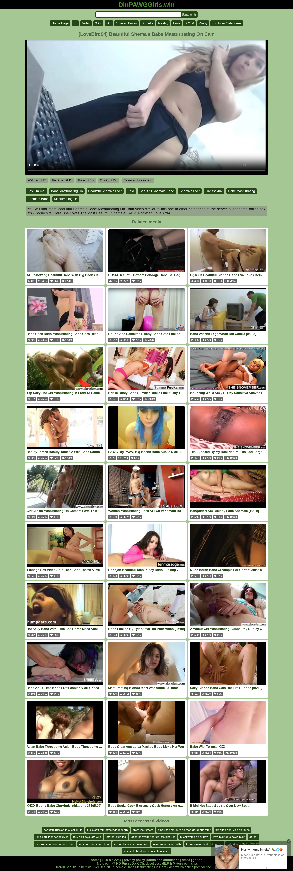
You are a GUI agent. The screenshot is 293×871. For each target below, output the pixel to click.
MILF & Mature (172, 863)
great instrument (143, 829)
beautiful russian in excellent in (63, 829)
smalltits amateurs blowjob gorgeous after (184, 829)
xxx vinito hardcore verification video (146, 851)
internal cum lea (116, 836)
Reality (163, 23)
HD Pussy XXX (127, 863)
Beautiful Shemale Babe (157, 191)
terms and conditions (163, 860)
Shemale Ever (190, 191)
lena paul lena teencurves (52, 836)
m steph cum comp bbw (94, 843)
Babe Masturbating (241, 191)
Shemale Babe (38, 199)
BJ (75, 23)
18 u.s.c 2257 (111, 860)
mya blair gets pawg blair (229, 836)
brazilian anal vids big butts (232, 829)
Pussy (203, 23)
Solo (130, 191)
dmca (186, 860)
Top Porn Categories (226, 23)
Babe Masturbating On (67, 191)
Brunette (147, 23)
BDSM (189, 23)
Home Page (60, 23)
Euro (176, 23)
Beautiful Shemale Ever (105, 191)
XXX (98, 23)
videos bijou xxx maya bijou (131, 843)
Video (86, 23)
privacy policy (134, 860)
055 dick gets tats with (87, 836)
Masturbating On (66, 199)
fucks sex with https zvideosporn (107, 829)
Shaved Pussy (126, 23)
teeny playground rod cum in (204, 843)
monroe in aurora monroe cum (55, 843)
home (95, 860)
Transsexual (214, 191)
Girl (108, 23)
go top (197, 860)
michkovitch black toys (194, 836)
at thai (253, 836)
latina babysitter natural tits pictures (153, 836)
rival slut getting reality (167, 843)
